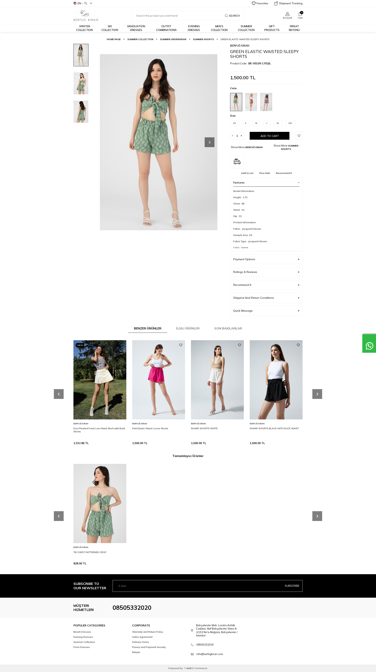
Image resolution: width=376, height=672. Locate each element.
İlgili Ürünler (188, 328)
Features (239, 182)
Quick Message (243, 310)
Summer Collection (246, 28)
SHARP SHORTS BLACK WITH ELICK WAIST (274, 428)
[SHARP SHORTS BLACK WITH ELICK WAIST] (276, 379)
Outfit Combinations (166, 28)
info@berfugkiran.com (209, 654)
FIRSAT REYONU (294, 28)
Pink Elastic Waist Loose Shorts (150, 428)
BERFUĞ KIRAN (239, 45)
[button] (209, 142)
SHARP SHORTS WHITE (204, 428)
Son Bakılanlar (228, 328)
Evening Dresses (194, 28)
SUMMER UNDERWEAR (173, 39)
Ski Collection (109, 28)
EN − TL (82, 3)
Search (234, 15)
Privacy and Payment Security (149, 647)
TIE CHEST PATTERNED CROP (89, 552)
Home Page (114, 39)
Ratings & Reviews (245, 272)
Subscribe (292, 585)
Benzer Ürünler (147, 328)
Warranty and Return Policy (147, 631)
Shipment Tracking (291, 3)
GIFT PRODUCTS (271, 28)
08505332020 (132, 607)
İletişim (136, 652)
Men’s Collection (219, 28)
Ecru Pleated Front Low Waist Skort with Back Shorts (99, 430)
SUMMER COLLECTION (140, 39)
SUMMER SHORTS (203, 39)
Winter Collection (84, 28)
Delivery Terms (140, 642)
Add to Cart (269, 136)
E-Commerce (199, 668)
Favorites (262, 3)
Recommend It (284, 173)
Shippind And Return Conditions (253, 298)
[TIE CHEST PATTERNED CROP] (99, 503)
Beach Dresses (82, 631)
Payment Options (244, 259)
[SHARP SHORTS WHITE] (217, 379)
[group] (158, 142)
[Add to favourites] (122, 345)
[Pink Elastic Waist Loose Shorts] (158, 379)
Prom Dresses (81, 647)
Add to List (247, 173)
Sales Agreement (142, 636)
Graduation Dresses (136, 28)
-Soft (188, 668)
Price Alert (264, 173)
